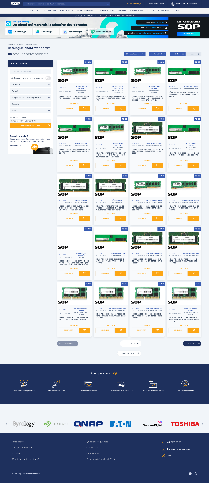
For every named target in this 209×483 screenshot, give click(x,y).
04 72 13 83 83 (174, 442)
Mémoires (19, 44)
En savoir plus (15, 145)
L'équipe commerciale (22, 447)
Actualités (16, 453)
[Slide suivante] (202, 424)
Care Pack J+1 (93, 453)
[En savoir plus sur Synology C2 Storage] (189, 34)
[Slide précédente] (6, 424)
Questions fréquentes (97, 442)
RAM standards (31, 44)
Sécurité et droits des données (26, 459)
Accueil (10, 44)
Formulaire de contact (178, 449)
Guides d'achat (93, 447)
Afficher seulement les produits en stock (27, 78)
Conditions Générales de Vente (101, 459)
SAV (169, 455)
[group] (24, 424)
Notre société (18, 442)
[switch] (48, 78)
